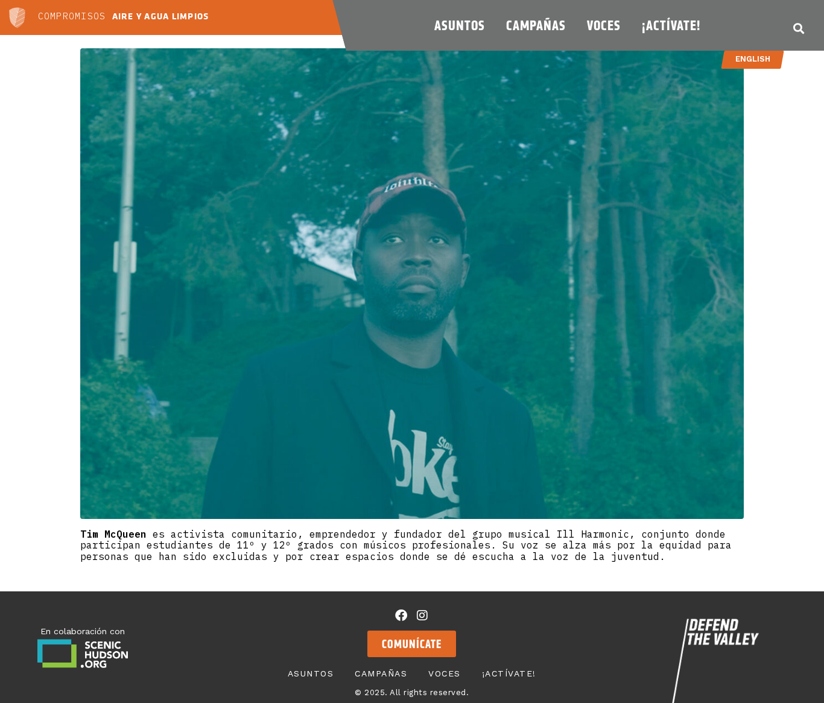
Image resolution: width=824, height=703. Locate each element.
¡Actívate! (671, 25)
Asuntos (459, 25)
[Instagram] (422, 615)
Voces (604, 25)
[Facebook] (401, 615)
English (752, 58)
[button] (799, 28)
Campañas (536, 25)
